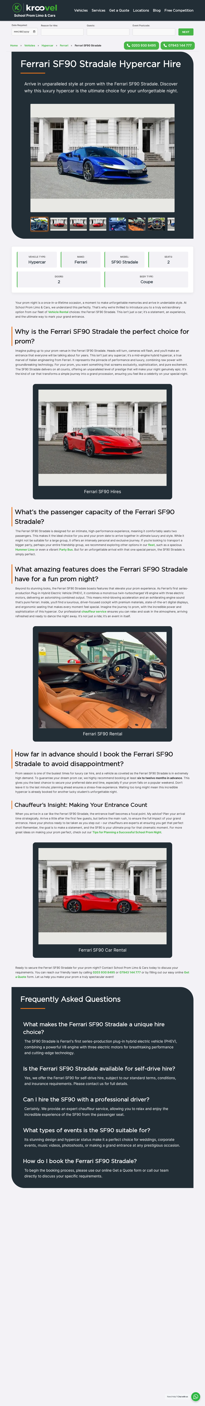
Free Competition (178, 10)
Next (186, 32)
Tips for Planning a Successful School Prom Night (126, 832)
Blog (157, 10)
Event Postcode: (141, 25)
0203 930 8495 (104, 972)
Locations (141, 10)
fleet (151, 545)
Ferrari (64, 45)
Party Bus (66, 549)
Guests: (91, 25)
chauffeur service (94, 611)
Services (98, 10)
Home (14, 45)
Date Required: (19, 25)
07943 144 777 (130, 972)
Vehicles (81, 10)
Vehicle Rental (58, 312)
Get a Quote (119, 10)
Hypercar (47, 45)
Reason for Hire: (49, 25)
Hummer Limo (25, 549)
